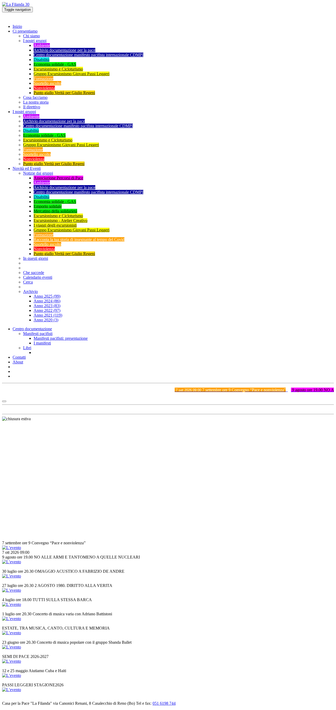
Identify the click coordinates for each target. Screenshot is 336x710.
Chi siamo (31, 36)
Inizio (17, 26)
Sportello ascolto (47, 83)
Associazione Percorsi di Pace (58, 178)
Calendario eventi (37, 277)
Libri (27, 348)
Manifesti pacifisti (37, 333)
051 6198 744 (164, 703)
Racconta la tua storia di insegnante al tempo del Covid (79, 239)
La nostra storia (36, 102)
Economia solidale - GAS (55, 64)
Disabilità (41, 59)
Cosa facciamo (35, 97)
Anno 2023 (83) (47, 305)
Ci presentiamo (25, 31)
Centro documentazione (32, 329)
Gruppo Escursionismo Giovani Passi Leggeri (71, 74)
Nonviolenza (44, 88)
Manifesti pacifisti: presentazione (61, 338)
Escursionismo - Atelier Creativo (60, 220)
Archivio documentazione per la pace (64, 50)
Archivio (30, 291)
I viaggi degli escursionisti (55, 225)
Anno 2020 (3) (46, 320)
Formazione (43, 78)
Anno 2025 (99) (47, 296)
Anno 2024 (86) (47, 301)
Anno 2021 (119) (48, 315)
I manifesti (42, 343)
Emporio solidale (48, 206)
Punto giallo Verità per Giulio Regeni (64, 92)
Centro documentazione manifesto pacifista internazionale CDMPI (88, 55)
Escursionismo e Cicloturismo (58, 69)
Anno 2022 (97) (47, 310)
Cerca (28, 282)
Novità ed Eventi (27, 168)
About (18, 362)
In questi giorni (35, 258)
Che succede (33, 272)
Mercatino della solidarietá (55, 211)
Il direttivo (31, 107)
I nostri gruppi (34, 40)
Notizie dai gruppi (38, 173)
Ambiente (42, 45)
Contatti (19, 357)
